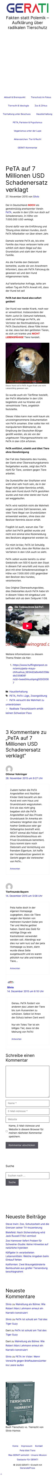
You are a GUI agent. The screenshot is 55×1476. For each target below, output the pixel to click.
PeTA (9, 212)
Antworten (15, 868)
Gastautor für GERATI (27, 1459)
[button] (1, 1474)
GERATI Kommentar (27, 147)
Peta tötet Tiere (27, 1450)
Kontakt (39, 1446)
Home (15, 1446)
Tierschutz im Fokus (41, 97)
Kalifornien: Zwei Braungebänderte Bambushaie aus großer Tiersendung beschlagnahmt (27, 1268)
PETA (12, 695)
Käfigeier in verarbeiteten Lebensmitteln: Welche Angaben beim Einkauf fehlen (27, 1256)
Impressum (26, 1446)
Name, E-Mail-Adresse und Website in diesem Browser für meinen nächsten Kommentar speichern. (26, 1131)
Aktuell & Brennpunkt (14, 97)
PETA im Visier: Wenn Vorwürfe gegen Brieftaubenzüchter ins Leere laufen (26, 1361)
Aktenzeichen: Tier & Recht (27, 139)
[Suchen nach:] (27, 1175)
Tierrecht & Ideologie (18, 105)
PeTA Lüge (23, 695)
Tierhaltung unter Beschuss (17, 114)
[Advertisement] (27, 64)
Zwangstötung (39, 695)
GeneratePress (27, 1468)
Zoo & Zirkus (41, 105)
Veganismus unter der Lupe (27, 130)
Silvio (10, 987)
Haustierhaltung (44, 114)
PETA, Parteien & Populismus (27, 122)
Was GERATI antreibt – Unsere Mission (27, 1455)
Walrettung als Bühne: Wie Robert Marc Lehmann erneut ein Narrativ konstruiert (25, 1308)
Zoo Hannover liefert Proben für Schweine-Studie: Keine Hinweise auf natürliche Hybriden (27, 1244)
